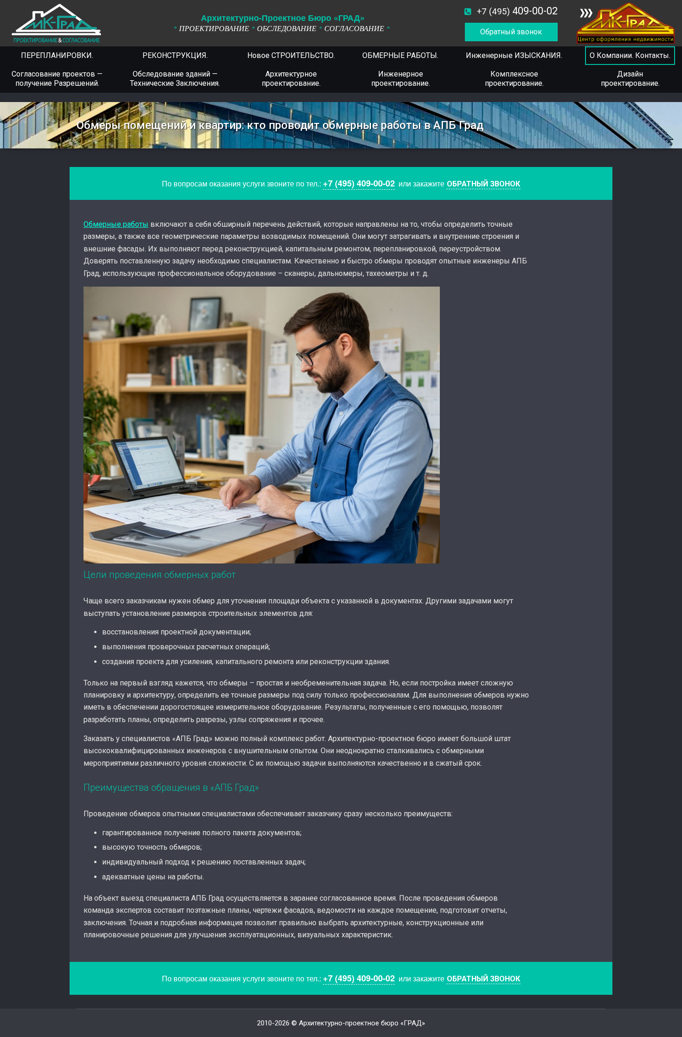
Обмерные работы (116, 224)
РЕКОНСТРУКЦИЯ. (175, 55)
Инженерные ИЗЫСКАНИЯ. (514, 55)
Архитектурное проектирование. (291, 79)
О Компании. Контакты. (630, 55)
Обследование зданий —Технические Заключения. (175, 79)
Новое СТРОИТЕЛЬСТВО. (291, 55)
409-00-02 (517, 11)
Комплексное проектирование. (514, 79)
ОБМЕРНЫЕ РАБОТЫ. (400, 55)
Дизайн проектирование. (630, 79)
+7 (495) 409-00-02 (359, 183)
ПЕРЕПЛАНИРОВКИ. (57, 55)
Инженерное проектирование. (400, 79)
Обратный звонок (511, 31)
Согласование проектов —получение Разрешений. (57, 79)
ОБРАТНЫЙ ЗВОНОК (483, 183)
